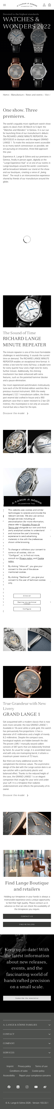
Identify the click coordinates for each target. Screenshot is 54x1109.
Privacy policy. (26, 558)
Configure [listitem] (27, 609)
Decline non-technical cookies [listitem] (27, 602)
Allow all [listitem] (27, 596)
